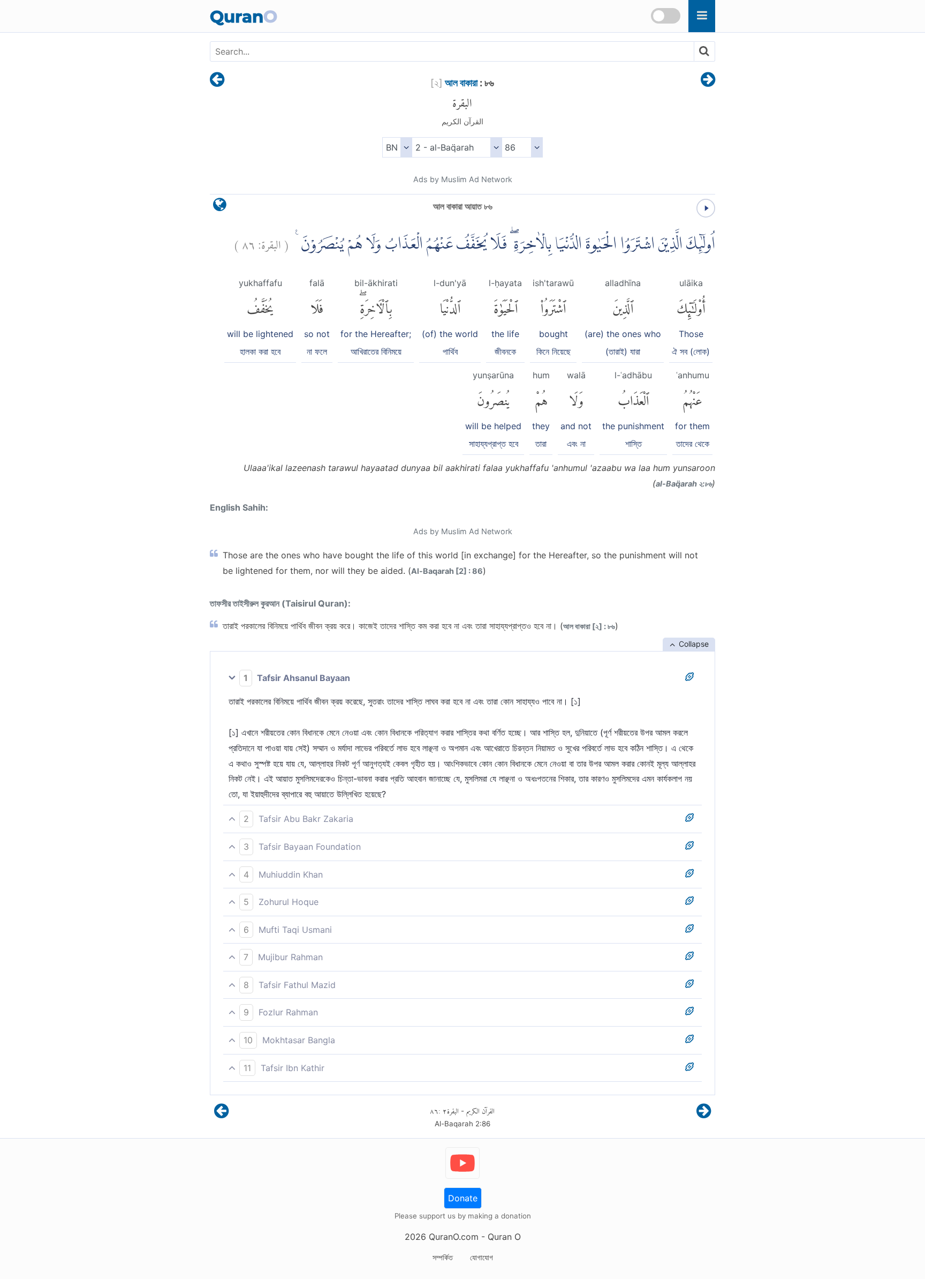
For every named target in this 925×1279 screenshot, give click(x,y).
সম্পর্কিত (443, 1257)
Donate (462, 1198)
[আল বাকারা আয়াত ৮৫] (217, 80)
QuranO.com (454, 1236)
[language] (220, 207)
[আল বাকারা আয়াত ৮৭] (708, 80)
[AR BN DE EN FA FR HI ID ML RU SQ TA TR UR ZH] (397, 147)
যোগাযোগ (481, 1257)
